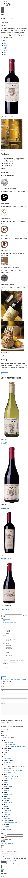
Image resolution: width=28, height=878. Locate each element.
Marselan (5, 508)
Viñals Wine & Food (13, 776)
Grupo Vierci (7, 810)
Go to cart (3, 620)
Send (2, 731)
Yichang (6, 806)
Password (3, 837)
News (7, 651)
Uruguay (8, 630)
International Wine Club (10, 822)
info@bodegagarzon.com (19, 679)
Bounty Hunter (12, 744)
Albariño (4, 443)
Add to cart (6, 619)
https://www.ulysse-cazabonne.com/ (14, 770)
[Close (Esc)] (1, 873)
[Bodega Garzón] (7, 6)
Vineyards (8, 631)
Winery (7, 633)
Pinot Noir (5, 609)
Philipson (6, 790)
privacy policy (12, 722)
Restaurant (8, 647)
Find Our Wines (9, 640)
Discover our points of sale (8, 622)
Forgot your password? (7, 843)
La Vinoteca (7, 814)
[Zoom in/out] (5, 873)
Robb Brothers (8, 762)
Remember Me (6, 839)
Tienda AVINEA (8, 802)
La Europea (7, 818)
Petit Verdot (6, 559)
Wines (7, 637)
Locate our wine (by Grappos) (18, 746)
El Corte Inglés (12, 778)
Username (3, 835)
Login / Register (9, 655)
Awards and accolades (11, 639)
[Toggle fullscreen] (4, 873)
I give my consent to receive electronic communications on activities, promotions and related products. (14, 727)
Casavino (6, 826)
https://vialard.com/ (9, 772)
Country (3, 696)
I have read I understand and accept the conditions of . (12, 721)
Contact (7, 652)
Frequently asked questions (12, 653)
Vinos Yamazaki (8, 794)
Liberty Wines (7, 758)
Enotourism (8, 645)
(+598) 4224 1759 (6, 679)
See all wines (4, 372)
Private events (9, 648)
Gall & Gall (6, 750)
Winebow (10, 742)
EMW (5, 754)
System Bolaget (8, 786)
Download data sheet (7, 116)
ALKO (5, 782)
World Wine (7, 798)
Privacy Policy (6, 663)
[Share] (2, 873)
